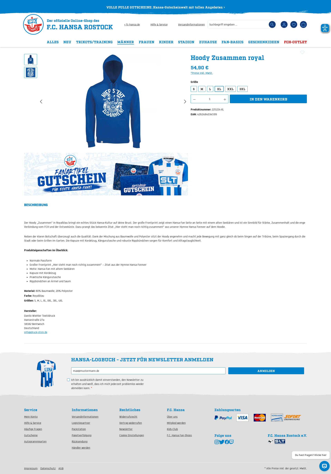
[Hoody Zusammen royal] (113, 101)
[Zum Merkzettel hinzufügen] (302, 52)
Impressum (31, 468)
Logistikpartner (81, 423)
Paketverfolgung (81, 435)
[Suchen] (272, 24)
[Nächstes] (185, 101)
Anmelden (266, 371)
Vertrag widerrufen (130, 423)
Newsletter (126, 429)
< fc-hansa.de (132, 24)
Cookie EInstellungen (131, 435)
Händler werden (81, 447)
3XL (242, 89)
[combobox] (238, 24)
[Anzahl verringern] (194, 99)
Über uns (172, 416)
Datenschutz (48, 468)
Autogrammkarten (35, 441)
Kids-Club (172, 429)
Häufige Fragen (33, 429)
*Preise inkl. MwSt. (202, 73)
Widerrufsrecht (128, 416)
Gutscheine (31, 435)
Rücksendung (79, 441)
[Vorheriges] (41, 101)
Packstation (79, 429)
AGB (60, 468)
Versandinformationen (191, 24)
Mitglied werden (176, 423)
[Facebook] (227, 441)
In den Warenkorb (268, 99)
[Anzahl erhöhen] (225, 99)
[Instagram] (216, 441)
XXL (230, 89)
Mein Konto (31, 416)
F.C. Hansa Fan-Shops (179, 435)
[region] (106, 101)
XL (219, 89)
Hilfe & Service (159, 24)
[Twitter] (222, 441)
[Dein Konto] (284, 24)
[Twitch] (231, 441)
